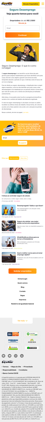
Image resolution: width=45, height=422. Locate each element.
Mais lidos (24, 158)
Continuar (22, 35)
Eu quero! (22, 143)
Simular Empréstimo (30, 4)
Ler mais (25, 112)
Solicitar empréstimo (22, 271)
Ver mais (21, 321)
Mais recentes (14, 158)
